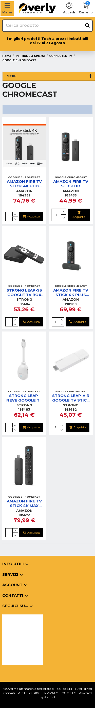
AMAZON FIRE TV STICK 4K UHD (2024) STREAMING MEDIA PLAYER (24, 183)
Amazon (24, 191)
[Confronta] (24, 172)
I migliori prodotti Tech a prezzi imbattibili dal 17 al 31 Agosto (47, 40)
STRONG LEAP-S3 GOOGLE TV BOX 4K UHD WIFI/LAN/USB (24, 292)
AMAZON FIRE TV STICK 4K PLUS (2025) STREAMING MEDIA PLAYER (71, 292)
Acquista (33, 216)
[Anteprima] (30, 172)
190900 (71, 304)
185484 (24, 304)
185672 (24, 515)
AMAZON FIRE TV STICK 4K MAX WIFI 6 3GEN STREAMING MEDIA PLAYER (24, 503)
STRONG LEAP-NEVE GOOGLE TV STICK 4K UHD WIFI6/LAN (24, 398)
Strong (24, 299)
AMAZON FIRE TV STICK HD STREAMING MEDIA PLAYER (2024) (70, 183)
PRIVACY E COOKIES (60, 693)
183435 (71, 195)
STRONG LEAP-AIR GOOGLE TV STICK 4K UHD (70, 398)
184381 (24, 195)
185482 (71, 409)
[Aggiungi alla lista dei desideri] (18, 172)
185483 (24, 409)
